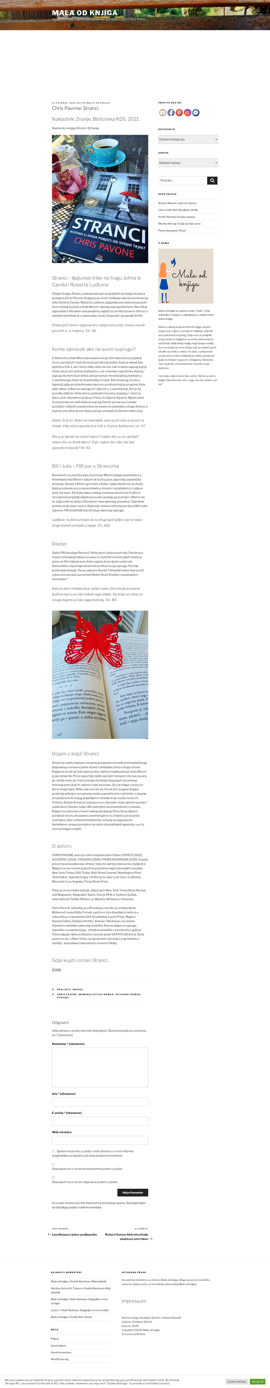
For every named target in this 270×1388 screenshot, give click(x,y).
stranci (63, 997)
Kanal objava (58, 1345)
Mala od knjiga (85, 13)
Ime (63, 1094)
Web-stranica (61, 1132)
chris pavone (67, 994)
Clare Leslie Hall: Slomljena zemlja (178, 209)
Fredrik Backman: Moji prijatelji (88, 1281)
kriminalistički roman (96, 994)
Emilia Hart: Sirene (81, 1316)
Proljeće (64, 989)
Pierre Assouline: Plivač (172, 230)
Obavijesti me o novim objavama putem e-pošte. (85, 1182)
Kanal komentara (61, 1352)
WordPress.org (60, 1359)
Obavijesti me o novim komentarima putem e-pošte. (87, 1169)
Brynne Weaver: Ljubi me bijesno (177, 203)
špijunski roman (128, 994)
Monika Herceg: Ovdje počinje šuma (179, 223)
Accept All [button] (257, 1381)
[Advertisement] (135, 57)
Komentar (68, 1044)
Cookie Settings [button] (237, 1381)
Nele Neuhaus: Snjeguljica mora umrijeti (85, 1310)
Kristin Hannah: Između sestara (176, 216)
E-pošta (67, 1113)
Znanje (56, 969)
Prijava (55, 1338)
